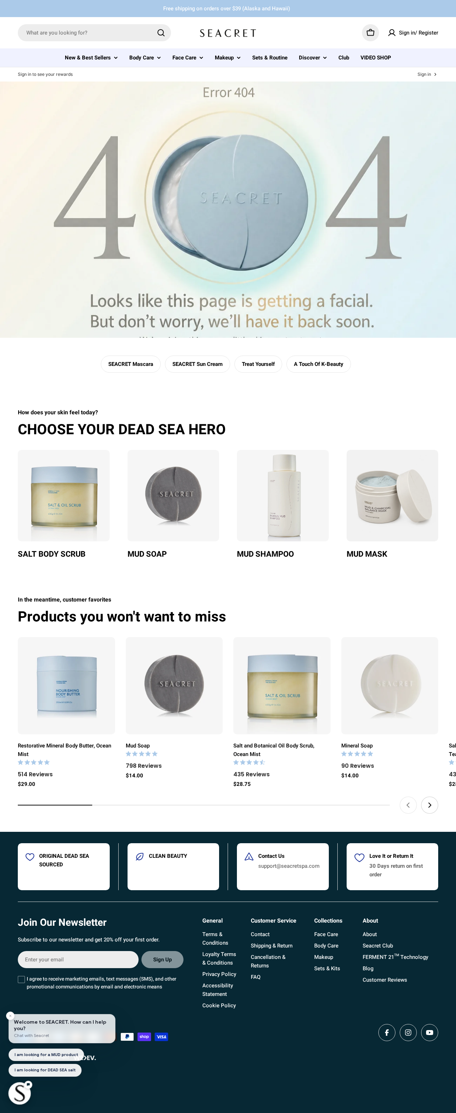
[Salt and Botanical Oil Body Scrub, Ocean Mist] (282, 685)
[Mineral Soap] (390, 685)
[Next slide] (429, 805)
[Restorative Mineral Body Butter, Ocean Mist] (66, 685)
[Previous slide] (408, 805)
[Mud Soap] (174, 685)
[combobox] (94, 32)
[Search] (161, 32)
